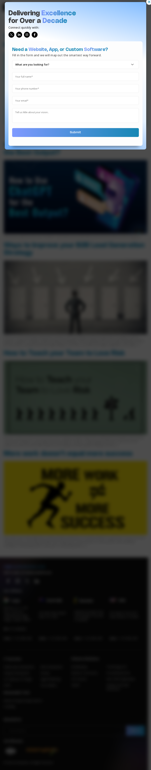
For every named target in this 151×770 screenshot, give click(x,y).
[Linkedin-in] (19, 35)
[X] (11, 35)
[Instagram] (27, 35)
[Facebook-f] (35, 35)
